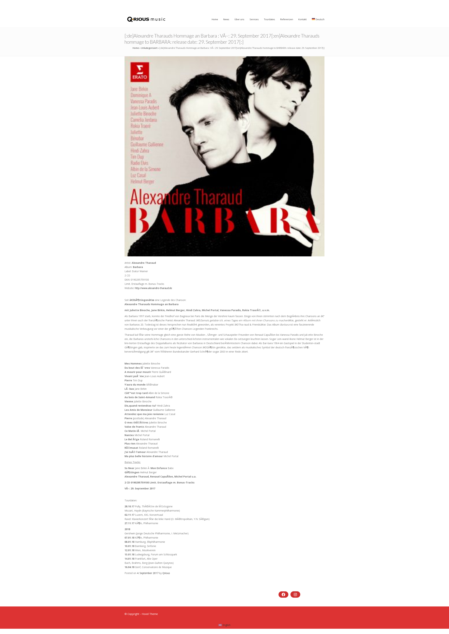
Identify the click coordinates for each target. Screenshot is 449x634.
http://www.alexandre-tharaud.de (153, 288)
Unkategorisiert (149, 47)
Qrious (166, 573)
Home (136, 47)
